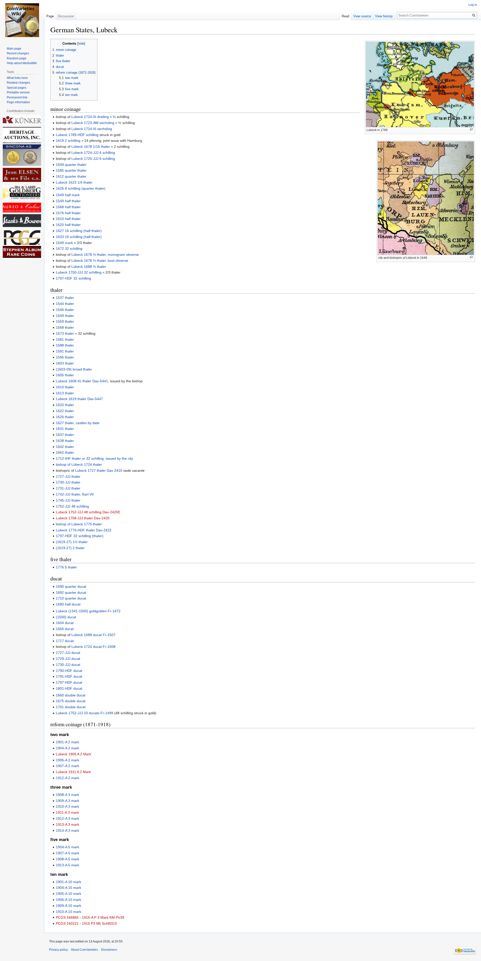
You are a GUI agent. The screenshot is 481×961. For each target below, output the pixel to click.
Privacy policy (58, 949)
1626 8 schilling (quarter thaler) (80, 188)
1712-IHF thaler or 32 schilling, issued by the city (94, 458)
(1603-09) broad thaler (74, 369)
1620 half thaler (68, 225)
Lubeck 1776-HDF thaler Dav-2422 (83, 530)
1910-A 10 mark (68, 912)
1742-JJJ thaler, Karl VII (75, 494)
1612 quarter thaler (71, 176)
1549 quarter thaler (71, 165)
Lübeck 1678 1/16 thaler (90, 147)
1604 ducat (65, 623)
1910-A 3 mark (67, 806)
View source (362, 16)
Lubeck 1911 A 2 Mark (73, 772)
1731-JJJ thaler (68, 488)
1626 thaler (65, 417)
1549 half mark (68, 195)
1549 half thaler (68, 201)
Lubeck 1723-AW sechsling (92, 123)
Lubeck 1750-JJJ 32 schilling (78, 272)
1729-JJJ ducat (68, 659)
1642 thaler (65, 447)
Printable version (18, 92)
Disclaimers (109, 949)
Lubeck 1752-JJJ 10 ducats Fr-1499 (84, 713)
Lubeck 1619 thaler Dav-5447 (79, 399)
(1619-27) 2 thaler (70, 548)
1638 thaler (65, 441)
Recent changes (18, 53)
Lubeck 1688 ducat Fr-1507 (93, 635)
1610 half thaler (68, 219)
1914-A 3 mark (67, 830)
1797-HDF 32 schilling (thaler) (79, 536)
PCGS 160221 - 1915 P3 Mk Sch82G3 (86, 923)
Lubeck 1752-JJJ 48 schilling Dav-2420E (88, 512)
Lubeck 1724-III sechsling (91, 129)
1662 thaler (65, 452)
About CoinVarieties (84, 949)
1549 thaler (65, 316)
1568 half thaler (68, 207)
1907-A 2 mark (67, 766)
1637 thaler (65, 435)
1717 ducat (65, 641)
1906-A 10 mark (68, 900)
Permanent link (17, 97)
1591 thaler (65, 351)
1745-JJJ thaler (68, 500)
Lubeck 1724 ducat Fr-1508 (93, 647)
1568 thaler (65, 327)
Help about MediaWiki (22, 63)
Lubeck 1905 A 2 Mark (73, 754)
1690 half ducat (68, 604)
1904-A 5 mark (67, 847)
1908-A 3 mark (67, 795)
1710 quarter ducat (71, 598)
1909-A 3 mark (67, 801)
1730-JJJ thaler (68, 482)
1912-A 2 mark (67, 778)
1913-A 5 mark (67, 865)
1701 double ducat (70, 707)
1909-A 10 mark (68, 906)
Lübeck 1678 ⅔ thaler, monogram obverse (105, 255)
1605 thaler (65, 375)
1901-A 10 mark (68, 882)
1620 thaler (65, 405)
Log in (472, 5)
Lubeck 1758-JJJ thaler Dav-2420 (82, 518)
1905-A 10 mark (68, 894)
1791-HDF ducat (69, 676)
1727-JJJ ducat (68, 653)
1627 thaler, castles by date (77, 423)
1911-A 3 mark (67, 812)
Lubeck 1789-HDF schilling (77, 135)
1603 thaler (65, 363)
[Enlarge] (471, 129)
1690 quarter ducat (71, 586)
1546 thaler (65, 310)
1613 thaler (65, 393)
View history (384, 16)
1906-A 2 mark (67, 760)
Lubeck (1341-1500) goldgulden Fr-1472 (88, 611)
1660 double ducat (70, 695)
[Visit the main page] (22, 20)
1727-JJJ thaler (68, 476)
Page (50, 16)
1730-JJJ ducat (68, 665)
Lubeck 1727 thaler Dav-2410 (98, 470)
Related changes (18, 82)
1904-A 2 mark (67, 748)
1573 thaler (65, 333)
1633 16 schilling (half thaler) (79, 237)
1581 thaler (65, 339)
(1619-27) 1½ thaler (72, 542)
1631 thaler (65, 429)
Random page (16, 58)
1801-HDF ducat (69, 688)
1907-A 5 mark (67, 853)
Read (345, 16)
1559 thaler (65, 321)
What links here (17, 78)
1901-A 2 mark (67, 742)
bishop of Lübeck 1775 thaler (79, 524)
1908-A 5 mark (67, 859)
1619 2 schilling (68, 141)
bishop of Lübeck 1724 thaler (79, 464)
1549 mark (64, 243)
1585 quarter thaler (71, 170)
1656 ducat (65, 629)
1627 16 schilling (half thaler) (79, 231)
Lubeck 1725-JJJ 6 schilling (93, 159)
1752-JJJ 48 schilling (72, 506)
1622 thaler (65, 411)
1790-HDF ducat (69, 671)
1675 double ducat (70, 701)
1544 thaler (65, 304)
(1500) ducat (66, 617)
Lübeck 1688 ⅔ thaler (88, 267)
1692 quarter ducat (71, 592)
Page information (18, 102)
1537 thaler (65, 298)
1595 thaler (65, 357)
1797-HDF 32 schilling (73, 278)
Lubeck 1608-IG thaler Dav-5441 (82, 381)
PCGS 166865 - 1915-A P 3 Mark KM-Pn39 (90, 917)
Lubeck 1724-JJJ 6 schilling (93, 153)
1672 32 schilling (69, 249)
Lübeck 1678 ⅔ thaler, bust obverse (99, 261)
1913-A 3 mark (67, 824)
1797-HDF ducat (69, 682)
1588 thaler (65, 345)
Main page (14, 48)
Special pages (16, 87)
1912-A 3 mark (67, 818)
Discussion (66, 16)
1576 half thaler (68, 213)
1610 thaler (65, 387)
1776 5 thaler (66, 567)
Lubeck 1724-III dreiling (90, 117)
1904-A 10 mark (68, 888)
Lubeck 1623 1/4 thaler (74, 182)
